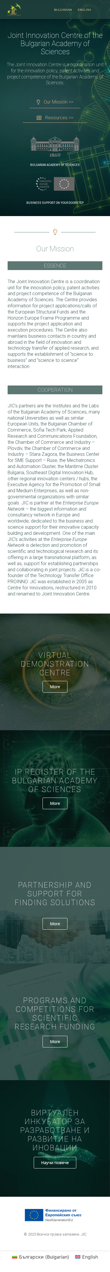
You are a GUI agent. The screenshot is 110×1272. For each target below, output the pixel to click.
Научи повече (55, 1162)
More (55, 686)
